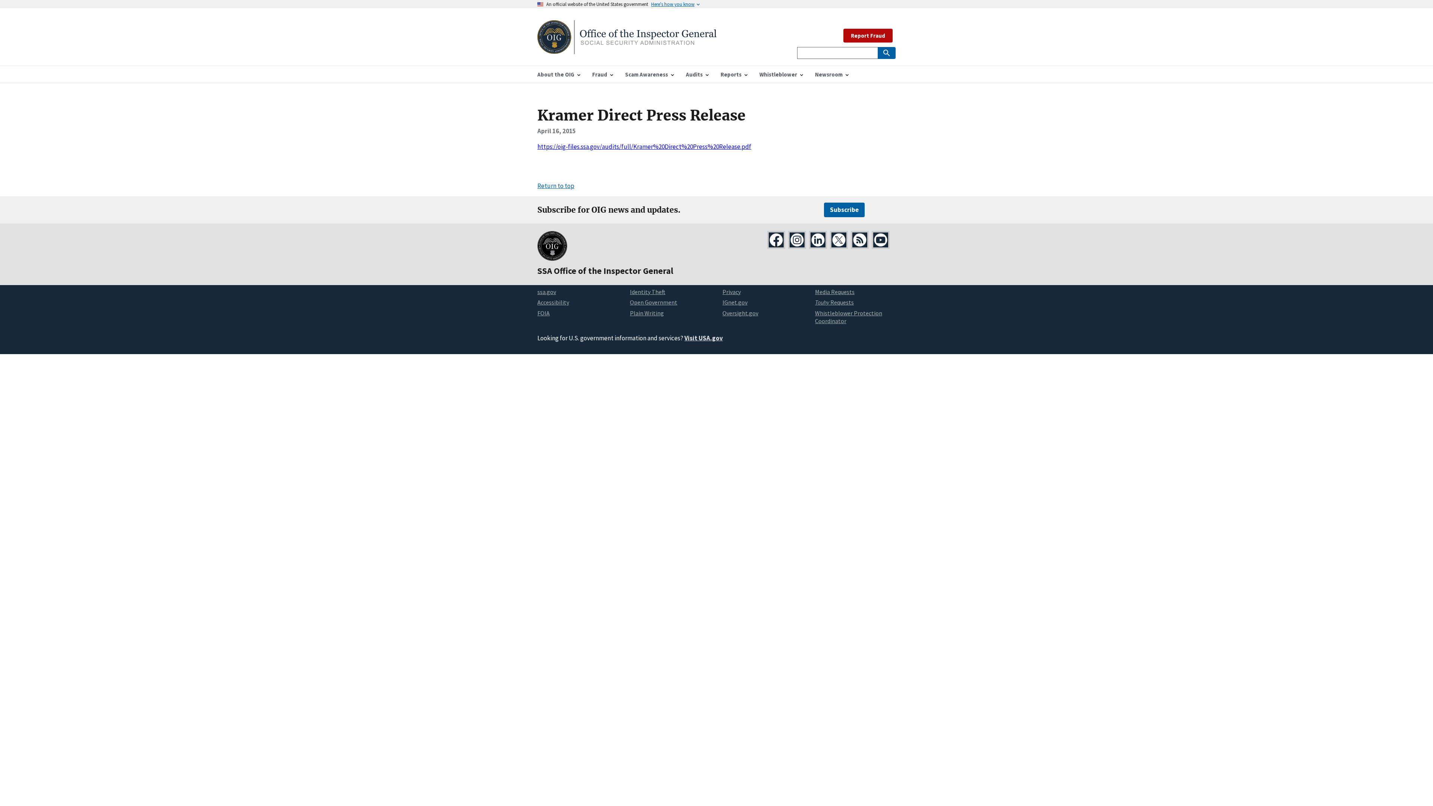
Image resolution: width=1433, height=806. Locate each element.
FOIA (543, 313)
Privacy (731, 292)
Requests (834, 302)
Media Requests (835, 292)
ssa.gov (546, 292)
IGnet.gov (734, 302)
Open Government (653, 302)
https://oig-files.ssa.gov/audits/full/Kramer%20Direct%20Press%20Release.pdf (644, 147)
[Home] (626, 49)
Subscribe (844, 210)
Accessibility (553, 302)
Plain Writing (647, 313)
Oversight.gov (740, 313)
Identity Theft (647, 292)
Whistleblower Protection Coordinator (848, 317)
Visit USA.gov (703, 338)
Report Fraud (868, 35)
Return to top (555, 186)
